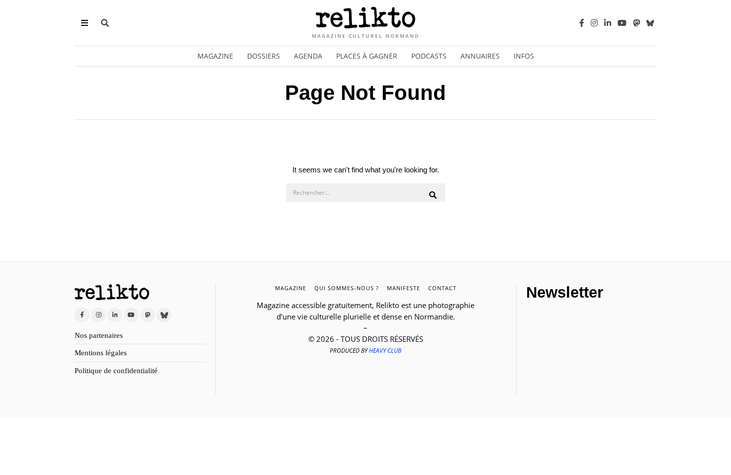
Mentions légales (101, 353)
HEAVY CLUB (385, 350)
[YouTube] (622, 23)
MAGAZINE (290, 288)
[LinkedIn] (608, 23)
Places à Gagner (366, 56)
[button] (433, 195)
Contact (442, 288)
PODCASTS (429, 56)
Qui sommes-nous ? (346, 288)
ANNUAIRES (480, 56)
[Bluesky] (650, 22)
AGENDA (308, 56)
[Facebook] (582, 23)
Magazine (215, 56)
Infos (524, 56)
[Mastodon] (636, 23)
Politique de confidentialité (116, 371)
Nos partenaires (99, 335)
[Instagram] (594, 23)
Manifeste (403, 288)
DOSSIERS (263, 56)
